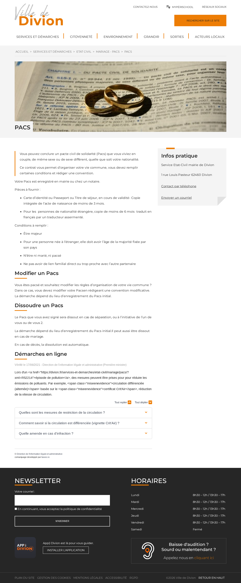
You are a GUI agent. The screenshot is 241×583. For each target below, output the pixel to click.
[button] (83, 413)
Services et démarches (52, 51)
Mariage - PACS (108, 51)
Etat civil (83, 51)
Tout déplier (142, 402)
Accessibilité (116, 577)
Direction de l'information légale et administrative (39, 454)
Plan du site (25, 577)
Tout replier (121, 402)
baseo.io (45, 457)
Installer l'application (66, 550)
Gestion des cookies (54, 577)
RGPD (133, 577)
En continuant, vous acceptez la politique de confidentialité (60, 509)
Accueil (22, 51)
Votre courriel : (25, 491)
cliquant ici (204, 558)
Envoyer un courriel (176, 197)
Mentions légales (88, 577)
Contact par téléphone (178, 186)
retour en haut (211, 577)
